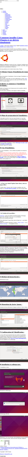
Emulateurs (7, 18)
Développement (8, 16)
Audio (6, 13)
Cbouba (1, 4)
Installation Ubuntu (24, 45)
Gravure (7, 21)
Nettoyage (7, 25)
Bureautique (7, 14)
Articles (4, 32)
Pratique (4, 33)
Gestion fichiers (8, 19)
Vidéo (6, 28)
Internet (6, 22)
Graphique (7, 20)
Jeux (6, 23)
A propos (4, 34)
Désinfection (7, 15)
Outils (6, 26)
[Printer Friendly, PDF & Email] (2, 440)
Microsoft (5, 30)
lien (26, 78)
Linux (4, 29)
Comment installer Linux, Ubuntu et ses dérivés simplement (11, 40)
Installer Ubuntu (10, 46)
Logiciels (4, 12)
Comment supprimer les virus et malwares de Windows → (12, 447)
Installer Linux (3, 46)
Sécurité (7, 27)
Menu (2, 8)
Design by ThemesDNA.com (6, 454)
